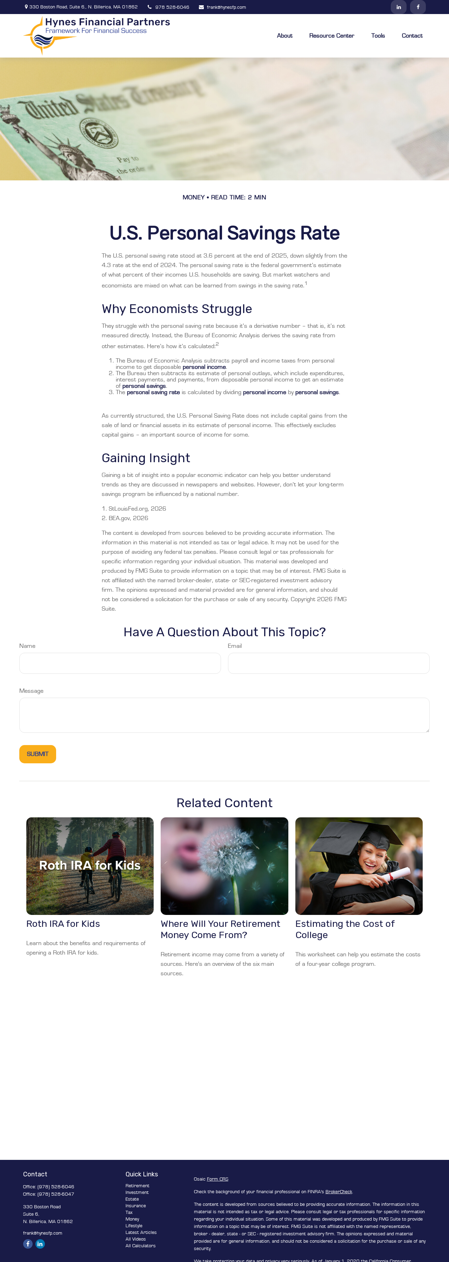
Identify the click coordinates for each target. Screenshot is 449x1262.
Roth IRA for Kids (63, 923)
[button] (285, 35)
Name (27, 646)
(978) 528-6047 (56, 1194)
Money (132, 1219)
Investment (137, 1192)
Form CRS (217, 1179)
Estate (132, 1199)
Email (235, 646)
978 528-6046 (172, 7)
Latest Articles (141, 1232)
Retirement (137, 1185)
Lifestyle (134, 1225)
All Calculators (141, 1245)
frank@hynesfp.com (226, 7)
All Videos (136, 1239)
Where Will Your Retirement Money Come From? (220, 929)
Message (31, 691)
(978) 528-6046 (56, 1186)
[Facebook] (418, 7)
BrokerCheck (339, 1191)
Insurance (136, 1205)
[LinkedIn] (399, 7)
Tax (129, 1212)
